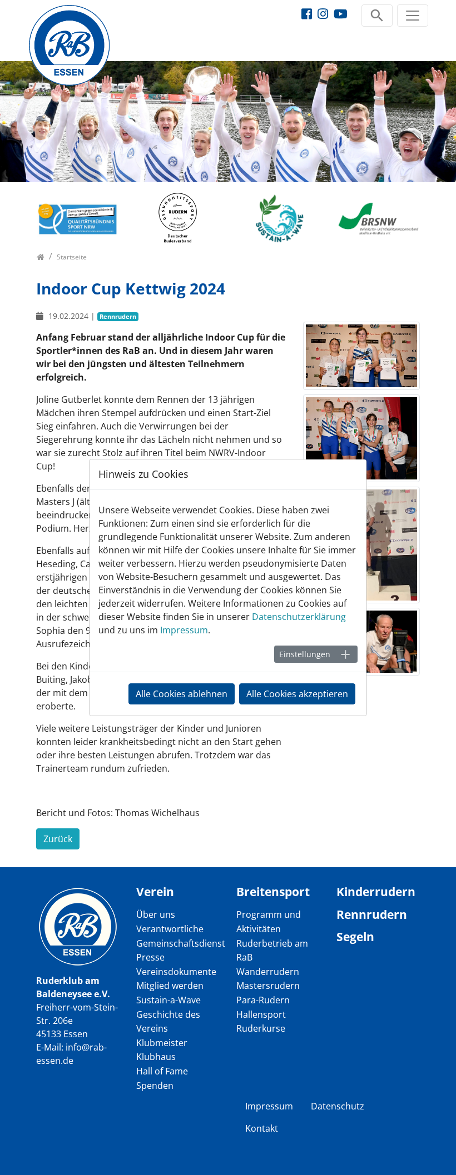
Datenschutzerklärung (299, 617)
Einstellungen (304, 654)
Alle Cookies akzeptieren (297, 694)
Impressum (184, 630)
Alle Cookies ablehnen (181, 694)
